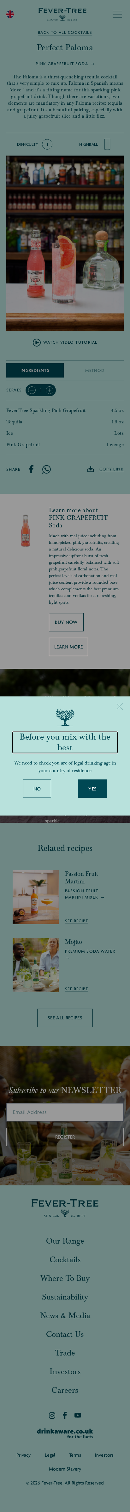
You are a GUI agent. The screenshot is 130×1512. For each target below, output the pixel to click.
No (37, 789)
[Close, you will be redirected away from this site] (120, 706)
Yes (92, 789)
